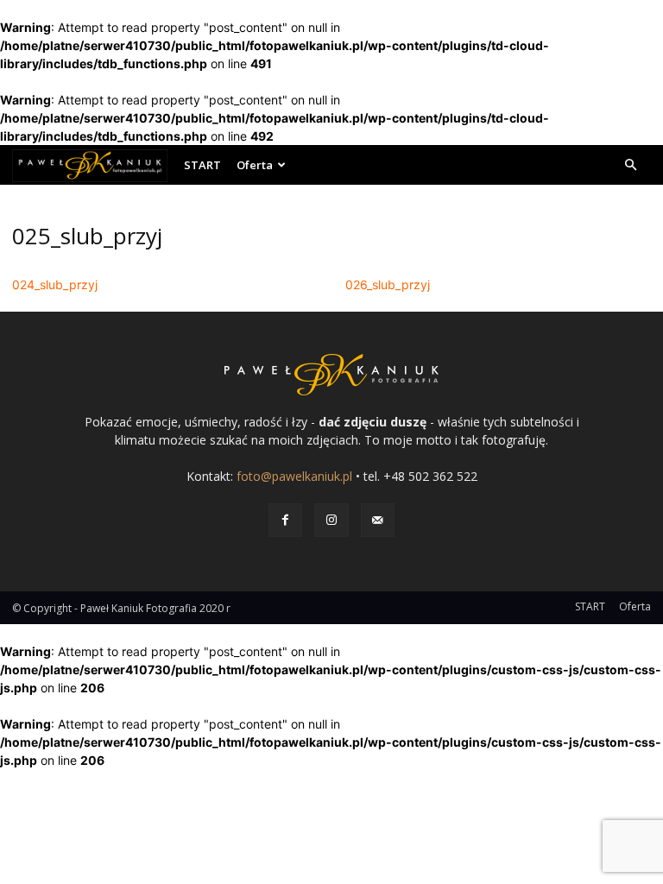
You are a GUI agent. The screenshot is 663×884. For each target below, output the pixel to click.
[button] (630, 165)
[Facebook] (285, 520)
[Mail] (378, 520)
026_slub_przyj (387, 284)
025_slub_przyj (87, 235)
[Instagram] (331, 520)
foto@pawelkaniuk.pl (294, 476)
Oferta (255, 165)
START (202, 165)
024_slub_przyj (55, 284)
